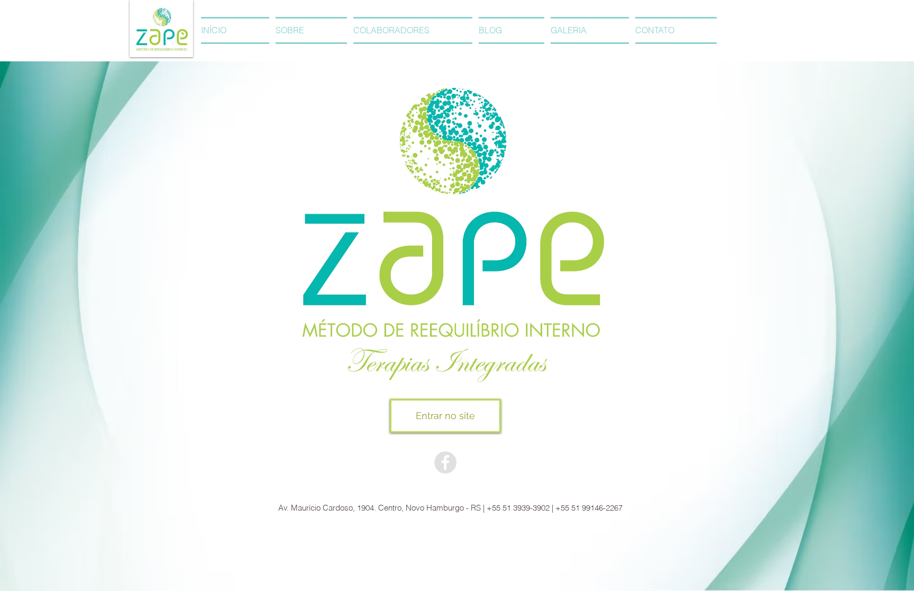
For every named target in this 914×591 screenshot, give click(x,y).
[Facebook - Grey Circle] (445, 462)
